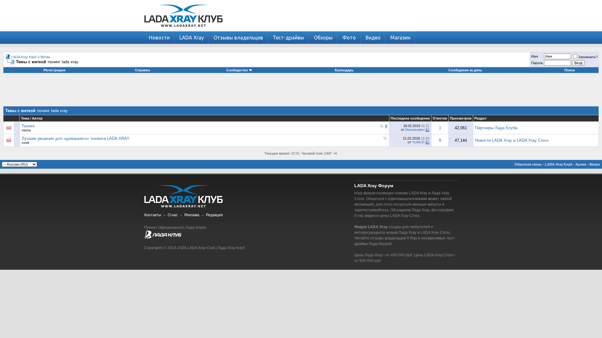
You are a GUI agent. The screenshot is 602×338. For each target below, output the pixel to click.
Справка (142, 70)
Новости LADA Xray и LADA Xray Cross (512, 140)
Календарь (344, 70)
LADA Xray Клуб (23, 57)
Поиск (569, 70)
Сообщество (237, 70)
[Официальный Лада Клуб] (162, 237)
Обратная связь (528, 164)
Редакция (214, 215)
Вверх (594, 164)
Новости (159, 37)
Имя (534, 56)
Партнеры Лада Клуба (496, 127)
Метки (45, 57)
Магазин (400, 37)
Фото (349, 37)
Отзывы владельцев (238, 37)
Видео (373, 37)
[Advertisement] (301, 92)
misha (26, 130)
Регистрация (54, 70)
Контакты (152, 215)
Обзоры (323, 37)
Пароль (537, 63)
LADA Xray (191, 37)
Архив (580, 164)
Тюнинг (28, 126)
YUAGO (418, 142)
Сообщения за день (465, 70)
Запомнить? (588, 57)
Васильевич (415, 129)
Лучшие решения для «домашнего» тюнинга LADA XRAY (75, 138)
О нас (173, 215)
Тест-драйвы (288, 37)
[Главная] (183, 30)
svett (25, 143)
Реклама (191, 215)
